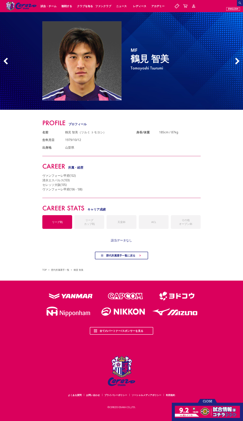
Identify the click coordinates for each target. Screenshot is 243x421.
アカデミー (158, 6)
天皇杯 (121, 222)
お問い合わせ (93, 395)
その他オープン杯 (185, 222)
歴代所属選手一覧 (60, 269)
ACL (153, 222)
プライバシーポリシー (115, 395)
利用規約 (170, 395)
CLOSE (207, 401)
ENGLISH (233, 8)
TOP (44, 269)
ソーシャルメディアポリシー (146, 395)
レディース (139, 6)
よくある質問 (75, 395)
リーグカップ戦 (89, 222)
